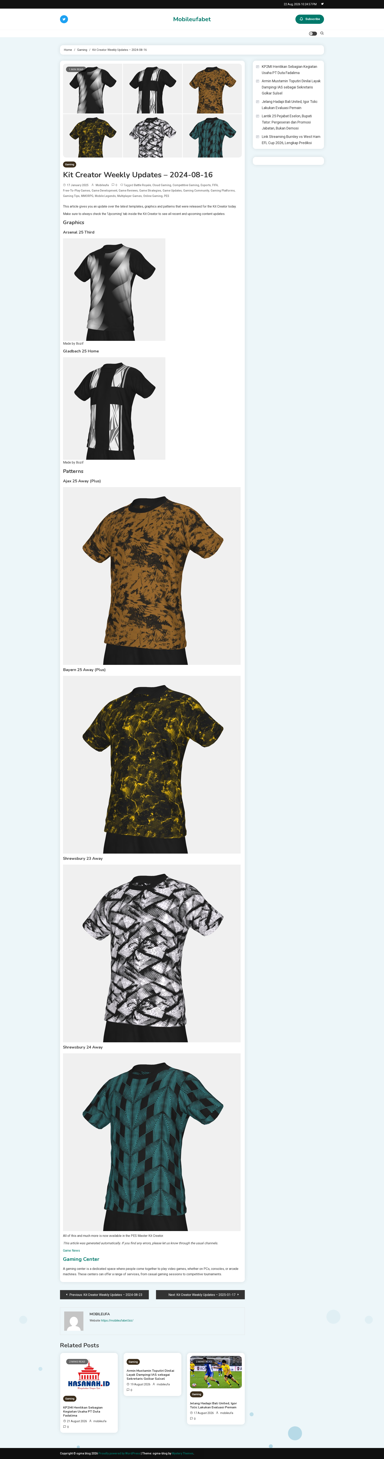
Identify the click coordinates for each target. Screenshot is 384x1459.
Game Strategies (150, 190)
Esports (206, 185)
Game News (71, 1250)
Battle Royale (142, 185)
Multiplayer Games (129, 196)
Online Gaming (153, 196)
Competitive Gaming (186, 185)
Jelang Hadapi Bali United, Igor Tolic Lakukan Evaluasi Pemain (213, 1405)
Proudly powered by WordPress (119, 1453)
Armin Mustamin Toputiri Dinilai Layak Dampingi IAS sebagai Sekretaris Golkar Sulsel (150, 1375)
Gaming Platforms (223, 190)
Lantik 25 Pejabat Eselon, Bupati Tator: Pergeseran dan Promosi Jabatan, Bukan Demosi (287, 122)
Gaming (69, 164)
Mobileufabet (192, 19)
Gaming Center (81, 1259)
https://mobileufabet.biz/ (117, 1320)
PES (166, 196)
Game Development (104, 190)
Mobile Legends (105, 196)
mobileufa (102, 185)
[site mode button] (313, 34)
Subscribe (312, 19)
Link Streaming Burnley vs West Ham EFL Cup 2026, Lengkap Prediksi (291, 139)
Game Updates (172, 190)
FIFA (215, 185)
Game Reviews (128, 190)
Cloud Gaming (161, 185)
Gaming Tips (71, 196)
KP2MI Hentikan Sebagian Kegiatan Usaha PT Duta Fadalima (83, 1412)
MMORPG (87, 196)
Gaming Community (196, 190)
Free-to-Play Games (76, 190)
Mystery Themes (182, 1453)
